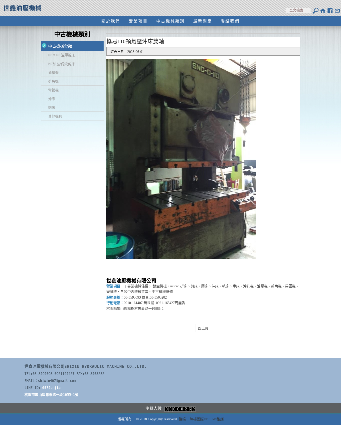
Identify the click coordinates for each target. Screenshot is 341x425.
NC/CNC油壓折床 (61, 55)
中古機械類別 (170, 21)
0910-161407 (133, 303)
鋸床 (51, 107)
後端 (182, 419)
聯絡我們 (230, 21)
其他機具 (55, 116)
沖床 (51, 99)
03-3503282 (158, 297)
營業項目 (138, 21)
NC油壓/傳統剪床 (61, 64)
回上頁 (203, 328)
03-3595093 (132, 297)
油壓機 (53, 73)
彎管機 (53, 90)
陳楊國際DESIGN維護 (207, 419)
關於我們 (110, 21)
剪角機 (53, 81)
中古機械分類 (60, 46)
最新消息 (202, 21)
